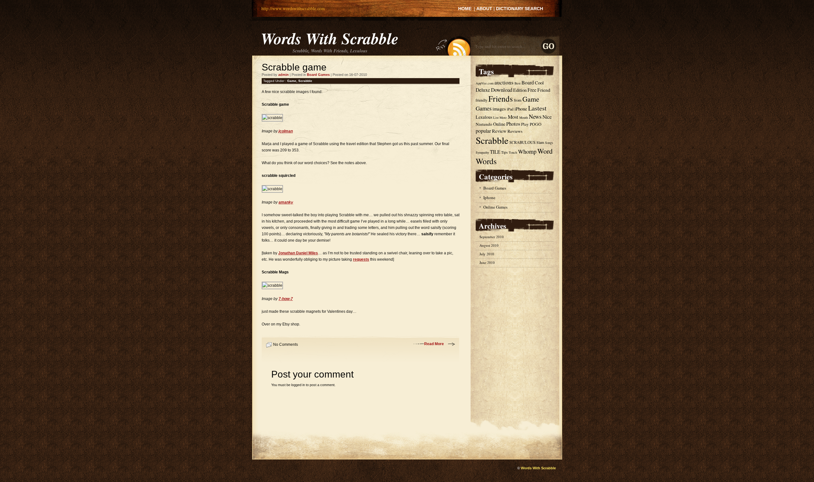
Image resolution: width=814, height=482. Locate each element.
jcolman (286, 131)
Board (527, 82)
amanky (286, 202)
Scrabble (305, 81)
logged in (298, 385)
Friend (543, 90)
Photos (513, 123)
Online (499, 124)
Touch (513, 152)
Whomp (527, 151)
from (517, 100)
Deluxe (483, 89)
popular (483, 130)
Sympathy (482, 152)
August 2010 (489, 245)
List (496, 117)
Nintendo (484, 124)
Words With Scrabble (329, 38)
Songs (549, 142)
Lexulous (484, 117)
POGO (536, 124)
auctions (504, 82)
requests (361, 259)
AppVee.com (484, 83)
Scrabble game (294, 67)
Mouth (523, 117)
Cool (539, 82)
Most (513, 116)
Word (545, 151)
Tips (504, 152)
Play (525, 124)
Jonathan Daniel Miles (298, 253)
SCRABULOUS (522, 142)
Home (465, 8)
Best (517, 83)
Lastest (537, 108)
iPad (510, 109)
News (535, 116)
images (499, 108)
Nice (547, 116)
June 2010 (487, 262)
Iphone (489, 197)
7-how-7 (286, 299)
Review (499, 131)
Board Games (318, 75)
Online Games (495, 207)
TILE (495, 152)
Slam (540, 142)
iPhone (520, 108)
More (503, 117)
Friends (500, 98)
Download (501, 89)
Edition (520, 90)
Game (291, 81)
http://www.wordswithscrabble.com (293, 8)
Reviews (514, 131)
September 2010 (491, 236)
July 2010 (486, 253)
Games (484, 108)
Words (486, 161)
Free (532, 89)
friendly (481, 100)
